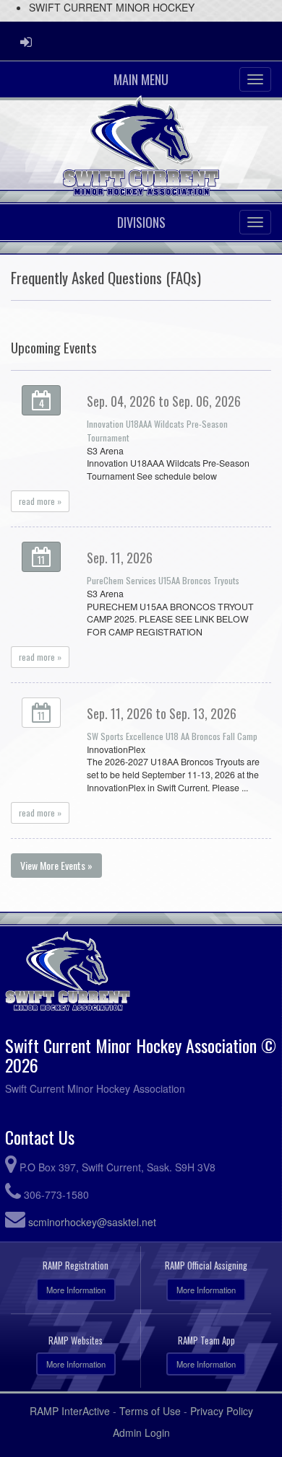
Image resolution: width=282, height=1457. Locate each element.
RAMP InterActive (70, 1411)
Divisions (141, 222)
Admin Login (141, 1432)
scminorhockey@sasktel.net (92, 1222)
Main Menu (141, 79)
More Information (76, 1289)
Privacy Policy (221, 1411)
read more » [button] (40, 501)
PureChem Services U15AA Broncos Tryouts (163, 580)
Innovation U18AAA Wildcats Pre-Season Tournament (157, 430)
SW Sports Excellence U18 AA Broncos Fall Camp (172, 736)
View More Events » (56, 865)
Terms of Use (150, 1411)
